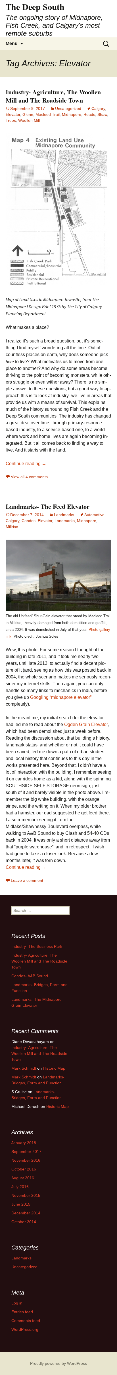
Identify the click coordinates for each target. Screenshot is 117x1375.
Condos (28, 520)
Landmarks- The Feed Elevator (47, 506)
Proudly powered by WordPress (58, 1363)
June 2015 (20, 1204)
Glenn (27, 114)
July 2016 (20, 1186)
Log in (16, 1303)
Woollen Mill (29, 120)
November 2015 (25, 1195)
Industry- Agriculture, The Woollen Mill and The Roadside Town (53, 96)
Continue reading (26, 463)
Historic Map (54, 1068)
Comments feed (25, 1320)
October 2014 (23, 1221)
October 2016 (23, 1169)
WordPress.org (24, 1329)
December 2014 (25, 1213)
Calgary (98, 108)
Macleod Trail (47, 114)
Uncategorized (68, 108)
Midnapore (71, 114)
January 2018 (23, 1142)
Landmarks (64, 514)
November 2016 (25, 1160)
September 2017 (26, 1151)
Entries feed (22, 1312)
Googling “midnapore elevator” (60, 697)
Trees (11, 120)
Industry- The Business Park (36, 946)
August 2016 (22, 1178)
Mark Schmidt (23, 1068)
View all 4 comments (29, 476)
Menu (12, 43)
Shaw (102, 114)
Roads (89, 114)
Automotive (94, 514)
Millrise (12, 526)
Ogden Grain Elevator (86, 724)
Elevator (13, 114)
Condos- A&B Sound (29, 976)
